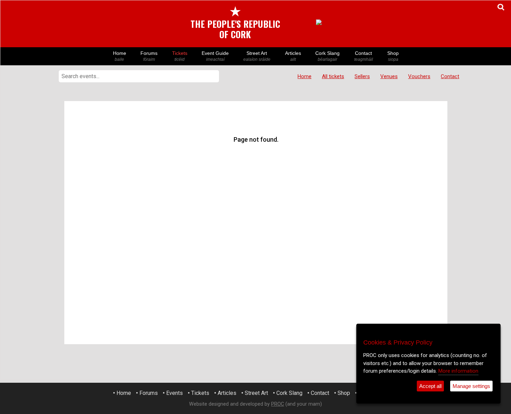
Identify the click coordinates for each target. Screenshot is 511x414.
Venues (389, 76)
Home (119, 56)
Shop (393, 56)
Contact (363, 56)
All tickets (333, 76)
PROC (277, 404)
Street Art (256, 56)
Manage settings (471, 386)
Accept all (430, 386)
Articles (293, 56)
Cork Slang (327, 56)
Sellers (362, 76)
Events (174, 393)
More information (458, 371)
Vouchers (419, 76)
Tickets (179, 56)
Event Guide (215, 56)
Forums (148, 56)
